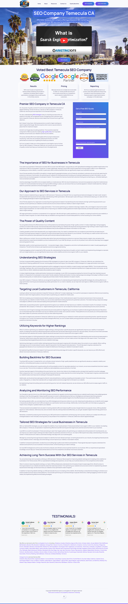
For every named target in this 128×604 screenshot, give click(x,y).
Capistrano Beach (40, 559)
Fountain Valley (86, 559)
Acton (80, 543)
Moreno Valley (43, 552)
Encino (21, 546)
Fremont (22, 552)
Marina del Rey (44, 548)
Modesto (36, 552)
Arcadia (63, 543)
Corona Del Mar (49, 559)
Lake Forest (88, 560)
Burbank (36, 545)
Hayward (89, 552)
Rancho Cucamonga (70, 552)
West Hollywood (32, 550)
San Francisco (67, 550)
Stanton (70, 562)
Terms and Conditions (54, 592)
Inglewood (71, 546)
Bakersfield (91, 550)
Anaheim (22, 559)
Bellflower (105, 543)
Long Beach (98, 546)
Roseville (101, 552)
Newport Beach (31, 562)
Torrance (64, 554)
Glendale (26, 546)
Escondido (22, 554)
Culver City (90, 545)
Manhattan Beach (34, 548)
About (45, 3)
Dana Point (70, 559)
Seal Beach (64, 562)
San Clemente (51, 562)
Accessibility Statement (68, 592)
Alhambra (68, 543)
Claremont (73, 545)
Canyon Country (58, 545)
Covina (85, 545)
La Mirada (91, 546)
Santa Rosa (61, 552)
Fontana (50, 552)
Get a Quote (64, 60)
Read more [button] (25, 535)
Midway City (103, 560)
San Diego (54, 550)
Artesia (84, 543)
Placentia (43, 562)
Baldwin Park (98, 543)
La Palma (41, 560)
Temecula (47, 554)
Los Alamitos (95, 560)
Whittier (39, 550)
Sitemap (77, 592)
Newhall (58, 548)
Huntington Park (63, 546)
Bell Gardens (23, 545)
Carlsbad (53, 554)
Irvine (31, 560)
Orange (38, 562)
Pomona (28, 554)
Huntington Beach (25, 560)
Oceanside (79, 552)
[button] (107, 529)
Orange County (24, 557)
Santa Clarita (91, 548)
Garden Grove (100, 559)
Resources (54, 3)
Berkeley (58, 554)
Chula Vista (103, 550)
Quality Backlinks (74, 3)
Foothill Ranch (77, 559)
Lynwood (22, 548)
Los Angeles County (43, 543)
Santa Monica (100, 548)
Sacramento (78, 550)
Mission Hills (51, 548)
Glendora (31, 546)
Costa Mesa (57, 559)
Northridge (73, 548)
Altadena (57, 543)
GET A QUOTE (88, 3)
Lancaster (104, 546)
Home (39, 3)
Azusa (92, 543)
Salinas (85, 552)
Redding (33, 554)
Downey (96, 545)
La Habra (36, 560)
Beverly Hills (30, 545)
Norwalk (79, 548)
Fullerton (93, 559)
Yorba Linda (76, 562)
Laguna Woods (81, 560)
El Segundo (102, 545)
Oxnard (55, 552)
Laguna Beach (57, 560)
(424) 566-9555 (102, 3)
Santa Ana (58, 562)
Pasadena (85, 548)
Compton (79, 545)
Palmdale (24, 550)
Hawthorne (46, 546)
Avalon (88, 543)
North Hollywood (65, 548)
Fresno (73, 550)
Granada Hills (38, 546)
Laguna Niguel (72, 560)
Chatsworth (66, 545)
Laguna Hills (64, 560)
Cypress (63, 559)
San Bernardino (29, 552)
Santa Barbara (40, 554)
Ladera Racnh (48, 560)
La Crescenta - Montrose (82, 546)
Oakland (85, 550)
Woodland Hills (46, 550)
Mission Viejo (23, 562)
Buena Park (31, 559)
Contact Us (63, 3)
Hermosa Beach (53, 546)
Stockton (97, 550)
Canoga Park (49, 545)
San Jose (59, 550)
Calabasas (42, 545)
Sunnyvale (96, 552)
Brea (26, 559)
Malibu (27, 548)
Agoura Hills (74, 543)
